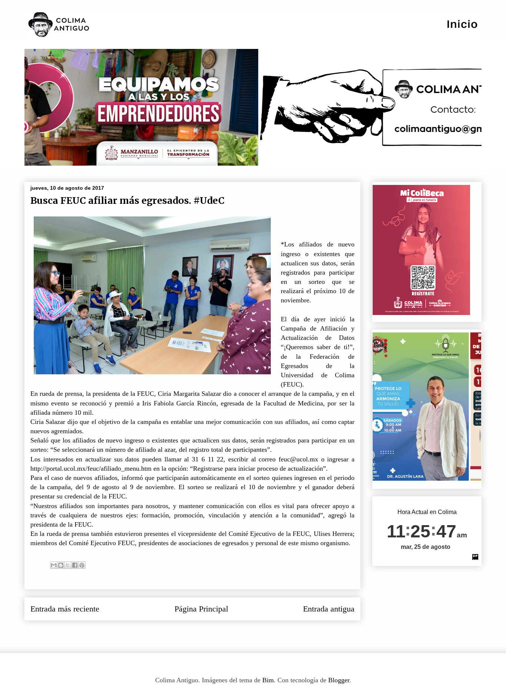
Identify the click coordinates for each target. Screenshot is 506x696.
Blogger (338, 680)
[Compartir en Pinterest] (82, 565)
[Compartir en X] (67, 565)
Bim (268, 680)
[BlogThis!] (60, 565)
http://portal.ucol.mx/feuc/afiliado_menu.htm (91, 468)
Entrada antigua (328, 608)
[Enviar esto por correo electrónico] (53, 565)
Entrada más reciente (64, 608)
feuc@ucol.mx (298, 459)
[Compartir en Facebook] (75, 565)
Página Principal (201, 608)
